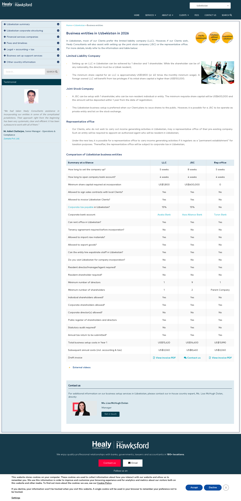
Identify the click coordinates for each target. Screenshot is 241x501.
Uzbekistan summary (18, 24)
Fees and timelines (17, 43)
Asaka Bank (164, 215)
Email (134, 463)
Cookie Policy (104, 483)
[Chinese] (169, 6)
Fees (197, 15)
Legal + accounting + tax (20, 49)
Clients (182, 15)
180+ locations (175, 454)
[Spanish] (173, 6)
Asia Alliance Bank (192, 215)
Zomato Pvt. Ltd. (12, 138)
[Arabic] (176, 6)
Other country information (21, 62)
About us (166, 15)
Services (149, 15)
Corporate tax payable (80, 207)
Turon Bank (220, 215)
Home (137, 15)
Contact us (210, 15)
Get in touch (110, 414)
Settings (15, 497)
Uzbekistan (79, 25)
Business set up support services (24, 56)
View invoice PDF (166, 358)
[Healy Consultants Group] (17, 5)
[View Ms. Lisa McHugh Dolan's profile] (84, 415)
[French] (180, 6)
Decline (213, 487)
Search (226, 15)
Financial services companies (22, 37)
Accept (194, 487)
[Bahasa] (184, 6)
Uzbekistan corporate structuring (25, 31)
